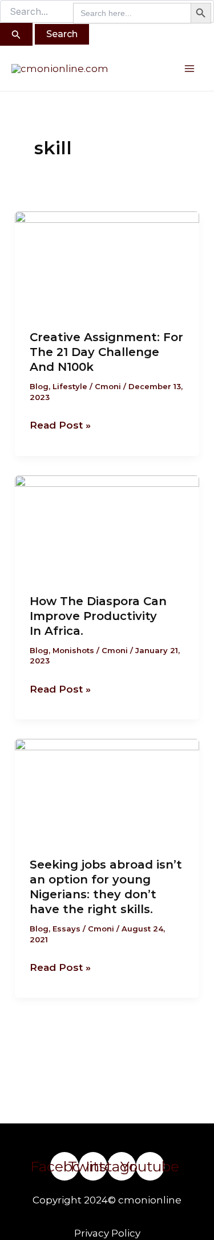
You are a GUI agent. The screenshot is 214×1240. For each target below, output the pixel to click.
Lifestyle (70, 386)
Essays (66, 928)
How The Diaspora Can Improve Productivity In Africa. (98, 616)
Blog (39, 386)
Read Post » (60, 424)
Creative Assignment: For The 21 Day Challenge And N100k (106, 352)
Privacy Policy (107, 1233)
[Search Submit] (16, 34)
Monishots (73, 650)
